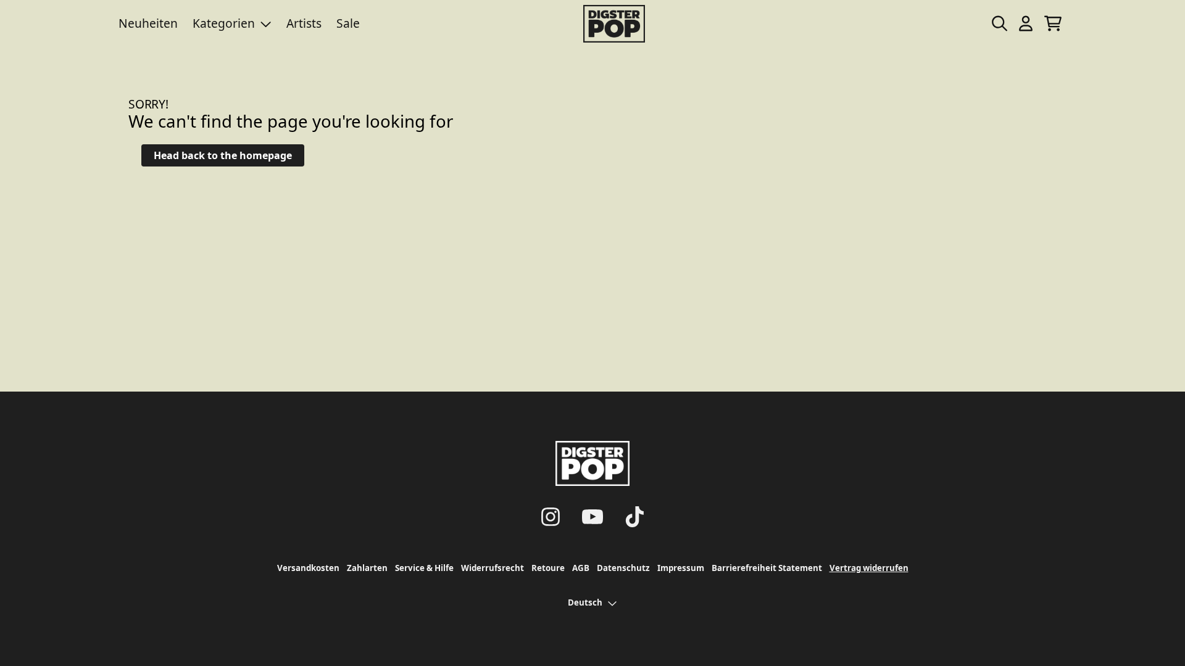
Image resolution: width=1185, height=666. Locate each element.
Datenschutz (623, 568)
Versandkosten (308, 568)
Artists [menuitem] (304, 23)
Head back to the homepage (223, 155)
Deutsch (585, 602)
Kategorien (224, 23)
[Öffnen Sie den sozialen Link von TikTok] (634, 516)
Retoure (548, 568)
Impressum (680, 568)
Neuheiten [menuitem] (148, 23)
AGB (580, 568)
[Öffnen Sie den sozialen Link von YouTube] (592, 516)
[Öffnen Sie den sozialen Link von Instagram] (550, 516)
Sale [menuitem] (348, 23)
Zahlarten (367, 568)
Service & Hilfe (424, 568)
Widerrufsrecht (492, 568)
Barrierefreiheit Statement (767, 568)
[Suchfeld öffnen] (998, 23)
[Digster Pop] (614, 24)
